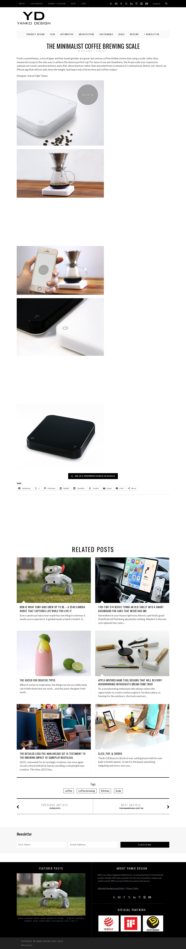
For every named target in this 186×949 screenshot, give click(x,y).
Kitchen (105, 790)
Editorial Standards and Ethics (111, 888)
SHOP (73, 3)
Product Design (36, 34)
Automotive (67, 34)
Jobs (83, 3)
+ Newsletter (151, 34)
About (22, 3)
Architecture (86, 34)
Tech (52, 34)
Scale (118, 790)
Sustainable (106, 34)
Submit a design (57, 3)
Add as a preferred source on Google (95, 476)
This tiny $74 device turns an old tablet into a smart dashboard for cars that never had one (131, 609)
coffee (68, 790)
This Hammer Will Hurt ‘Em (131, 806)
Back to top (26, 945)
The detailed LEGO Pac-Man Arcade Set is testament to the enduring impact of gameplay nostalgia (53, 755)
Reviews (134, 34)
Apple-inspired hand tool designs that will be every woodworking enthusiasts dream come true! (130, 682)
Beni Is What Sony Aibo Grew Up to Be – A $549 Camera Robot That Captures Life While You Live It (52, 609)
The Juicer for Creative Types (37, 680)
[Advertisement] (116, 18)
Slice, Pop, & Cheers (110, 754)
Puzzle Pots (54, 806)
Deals (122, 34)
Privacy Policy (132, 888)
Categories (37, 3)
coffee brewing (86, 790)
